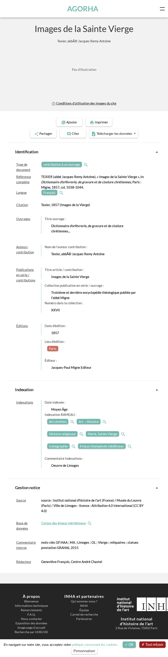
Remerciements (31, 610)
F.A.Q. (31, 614)
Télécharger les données (114, 133)
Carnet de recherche (84, 614)
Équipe (84, 610)
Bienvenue (31, 601)
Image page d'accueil (31, 628)
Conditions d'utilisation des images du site (86, 103)
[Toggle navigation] (163, 9)
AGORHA (82, 8)
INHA (84, 606)
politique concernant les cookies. (95, 644)
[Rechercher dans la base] (90, 523)
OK (131, 644)
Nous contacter (31, 619)
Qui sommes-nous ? (84, 601)
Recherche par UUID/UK (31, 632)
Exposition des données (31, 623)
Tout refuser (153, 644)
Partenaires (84, 619)
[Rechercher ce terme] (86, 164)
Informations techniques (31, 606)
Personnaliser (84, 651)
